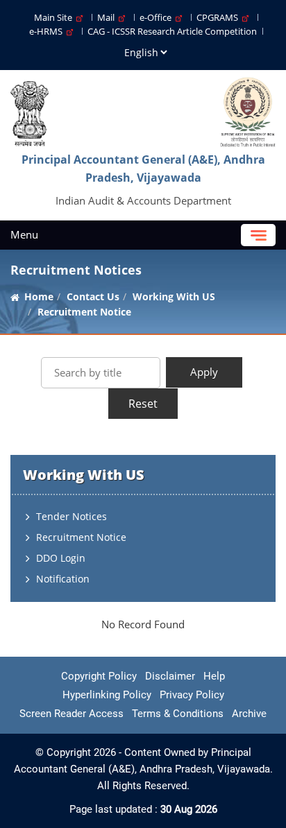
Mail (108, 17)
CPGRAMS (219, 17)
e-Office (158, 17)
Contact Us (93, 296)
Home (38, 296)
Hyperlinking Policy (106, 695)
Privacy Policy (192, 695)
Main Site (55, 17)
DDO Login (60, 557)
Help (214, 676)
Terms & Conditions (178, 713)
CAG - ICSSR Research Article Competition (172, 31)
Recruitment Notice (81, 537)
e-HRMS (48, 31)
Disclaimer (170, 676)
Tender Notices (71, 516)
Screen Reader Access (71, 713)
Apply (204, 372)
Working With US (174, 296)
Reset (143, 403)
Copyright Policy (99, 676)
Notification (63, 578)
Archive (249, 713)
